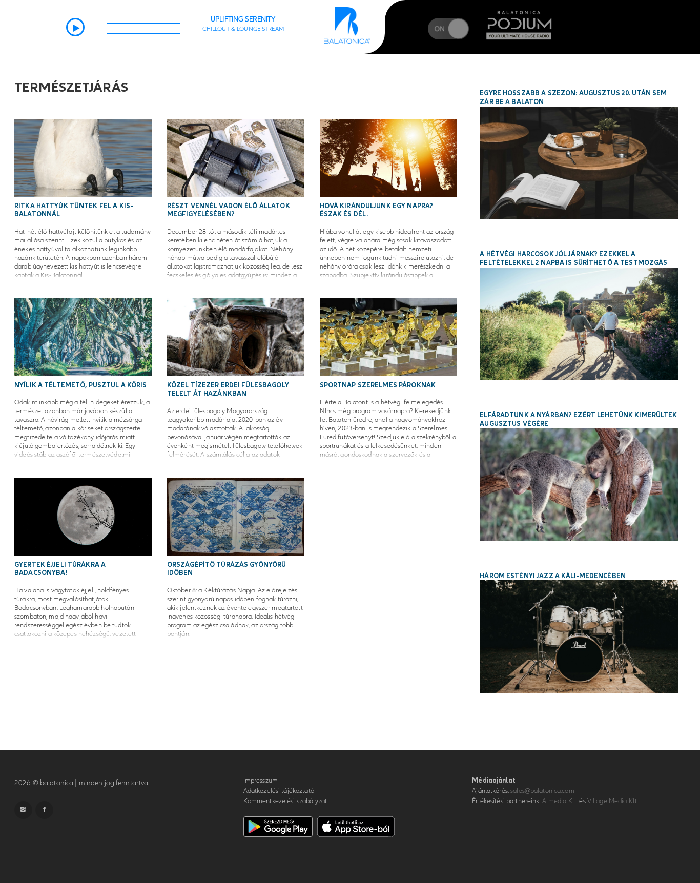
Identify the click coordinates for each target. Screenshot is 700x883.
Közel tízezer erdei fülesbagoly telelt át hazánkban (228, 389)
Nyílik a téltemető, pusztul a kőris (80, 385)
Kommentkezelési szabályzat (285, 801)
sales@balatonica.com (542, 791)
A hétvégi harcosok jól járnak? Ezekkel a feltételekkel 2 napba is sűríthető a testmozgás (573, 258)
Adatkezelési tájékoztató (278, 791)
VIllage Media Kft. (612, 801)
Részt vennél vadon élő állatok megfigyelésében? (228, 210)
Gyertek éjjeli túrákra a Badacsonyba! (60, 569)
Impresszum (260, 780)
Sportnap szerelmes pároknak (378, 385)
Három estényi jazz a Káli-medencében (553, 576)
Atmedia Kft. (560, 801)
